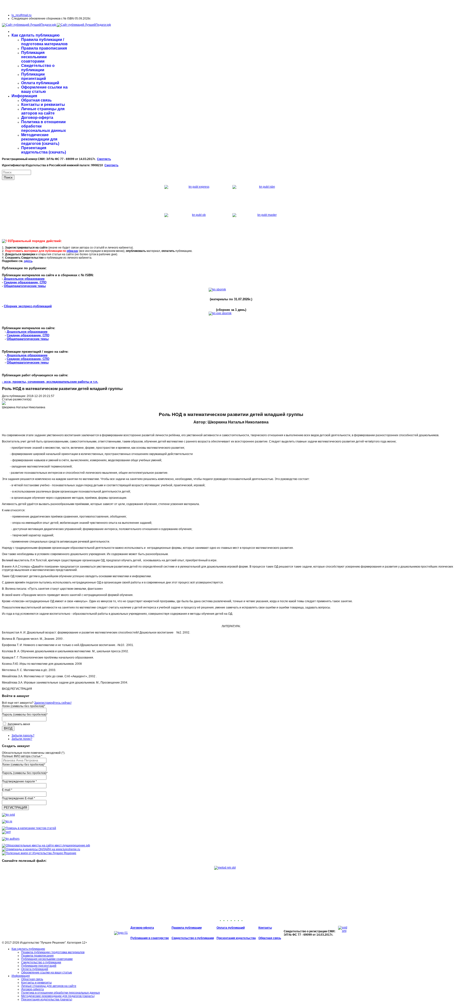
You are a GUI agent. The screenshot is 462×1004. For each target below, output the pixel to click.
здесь (28, 261)
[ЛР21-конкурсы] (41, 849)
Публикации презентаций (33, 76)
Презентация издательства (236, 938)
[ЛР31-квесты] (46, 845)
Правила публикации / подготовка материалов (44, 42)
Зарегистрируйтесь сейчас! (52, 702)
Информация (24, 96)
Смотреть (104, 159)
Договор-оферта (37, 117)
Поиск (8, 177)
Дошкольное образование (24, 279)
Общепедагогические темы (25, 286)
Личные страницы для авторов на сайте (42, 111)
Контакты (265, 927)
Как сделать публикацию (36, 35)
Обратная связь (36, 100)
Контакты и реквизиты (43, 104)
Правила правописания (44, 48)
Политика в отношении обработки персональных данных (60, 992)
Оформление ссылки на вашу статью (44, 89)
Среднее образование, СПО (25, 282)
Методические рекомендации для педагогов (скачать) (40, 139)
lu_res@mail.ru (22, 15)
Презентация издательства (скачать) (43, 150)
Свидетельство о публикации (38, 68)
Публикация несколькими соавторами (34, 57)
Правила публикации (187, 927)
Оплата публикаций (40, 83)
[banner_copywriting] (29, 828)
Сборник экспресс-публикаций (28, 306)
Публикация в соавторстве (149, 938)
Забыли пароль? (23, 735)
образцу (72, 251)
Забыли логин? (22, 739)
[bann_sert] (6, 832)
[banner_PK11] (39, 853)
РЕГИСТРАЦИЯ (15, 807)
